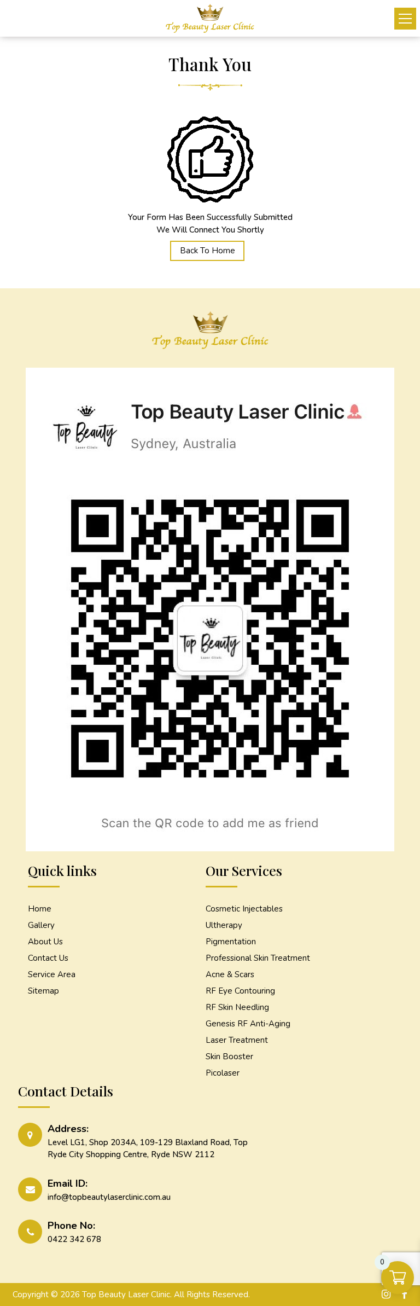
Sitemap (43, 990)
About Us (45, 941)
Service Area (51, 974)
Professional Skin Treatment (258, 958)
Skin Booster (229, 1056)
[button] (405, 19)
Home (39, 908)
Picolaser (223, 1072)
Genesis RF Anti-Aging (248, 1023)
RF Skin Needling (237, 1007)
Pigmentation (231, 941)
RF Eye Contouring (240, 990)
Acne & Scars (230, 974)
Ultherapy (224, 925)
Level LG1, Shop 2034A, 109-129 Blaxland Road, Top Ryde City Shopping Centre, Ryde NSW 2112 (148, 1148)
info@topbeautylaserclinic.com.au (109, 1197)
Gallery (41, 925)
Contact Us (48, 958)
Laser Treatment (237, 1040)
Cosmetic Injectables (244, 908)
